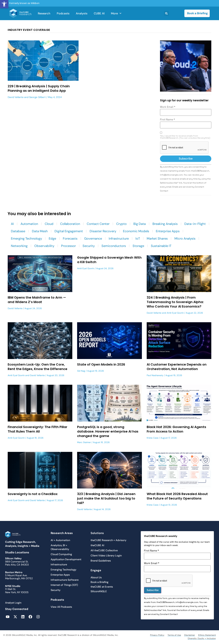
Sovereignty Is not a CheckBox (33, 494)
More (114, 13)
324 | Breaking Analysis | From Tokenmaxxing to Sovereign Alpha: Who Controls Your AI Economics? (175, 302)
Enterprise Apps (168, 231)
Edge (52, 238)
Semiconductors (113, 246)
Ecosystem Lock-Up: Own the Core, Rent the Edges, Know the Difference (37, 366)
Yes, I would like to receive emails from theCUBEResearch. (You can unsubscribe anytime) (185, 137)
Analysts (81, 13)
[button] (4, 4)
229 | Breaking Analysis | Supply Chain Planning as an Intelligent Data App (39, 88)
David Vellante (16, 97)
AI (12, 224)
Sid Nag (81, 370)
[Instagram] (38, 616)
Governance (93, 238)
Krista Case (152, 437)
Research (44, 13)
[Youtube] (7, 616)
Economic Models (136, 231)
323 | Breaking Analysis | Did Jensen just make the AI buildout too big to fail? (106, 498)
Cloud (49, 224)
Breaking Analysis (165, 224)
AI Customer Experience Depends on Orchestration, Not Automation (176, 366)
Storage (138, 246)
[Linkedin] (23, 616)
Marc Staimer (84, 442)
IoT (137, 238)
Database (18, 231)
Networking (19, 246)
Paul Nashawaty (155, 375)
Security (89, 246)
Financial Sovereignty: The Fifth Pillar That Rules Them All (37, 429)
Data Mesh (40, 231)
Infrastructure (119, 238)
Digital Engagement (69, 231)
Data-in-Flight (195, 224)
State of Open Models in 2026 (101, 364)
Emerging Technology (26, 238)
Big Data (139, 224)
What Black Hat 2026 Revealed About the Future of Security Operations (177, 496)
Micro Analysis (184, 238)
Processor (68, 246)
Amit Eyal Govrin (85, 268)
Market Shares (157, 238)
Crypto (121, 224)
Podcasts (63, 13)
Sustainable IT (161, 246)
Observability (44, 246)
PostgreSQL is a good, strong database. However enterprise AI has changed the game (107, 431)
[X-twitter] (15, 616)
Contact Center (98, 224)
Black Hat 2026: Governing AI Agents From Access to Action (176, 429)
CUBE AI (99, 13)
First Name (167, 119)
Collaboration (70, 224)
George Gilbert (37, 97)
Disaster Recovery (103, 231)
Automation (29, 224)
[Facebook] (30, 616)
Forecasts (70, 238)
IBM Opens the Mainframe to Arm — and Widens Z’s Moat (37, 299)
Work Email (167, 107)
